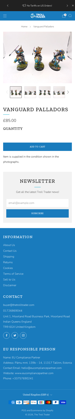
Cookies (8, 268)
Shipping (8, 257)
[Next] (67, 5)
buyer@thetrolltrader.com (18, 305)
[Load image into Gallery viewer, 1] (16, 92)
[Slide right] (67, 92)
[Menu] (5, 16)
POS (24, 410)
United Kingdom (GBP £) (36, 394)
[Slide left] (7, 92)
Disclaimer (9, 285)
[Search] (70, 15)
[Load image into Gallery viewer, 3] (45, 92)
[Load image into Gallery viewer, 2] (30, 92)
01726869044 (12, 311)
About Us (9, 245)
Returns (8, 262)
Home (24, 26)
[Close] (73, 5)
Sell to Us (9, 279)
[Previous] (8, 5)
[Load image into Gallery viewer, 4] (59, 92)
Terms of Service (13, 274)
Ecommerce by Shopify (42, 410)
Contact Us (10, 251)
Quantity (13, 129)
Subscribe (37, 213)
